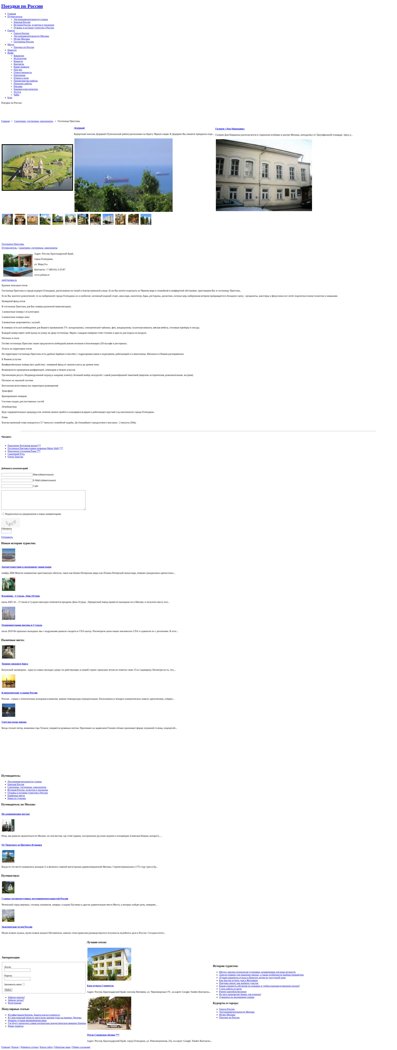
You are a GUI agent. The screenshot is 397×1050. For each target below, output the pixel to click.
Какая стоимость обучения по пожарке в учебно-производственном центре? (259, 986)
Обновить (6, 528)
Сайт (35, 486)
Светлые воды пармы (14, 722)
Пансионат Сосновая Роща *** (24, 451)
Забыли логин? (16, 1000)
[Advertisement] (198, 112)
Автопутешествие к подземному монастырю (26, 567)
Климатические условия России (19, 692)
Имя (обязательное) (43, 474)
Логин (7, 967)
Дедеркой (79, 128)
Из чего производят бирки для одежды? (240, 994)
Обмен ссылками (81, 1047)
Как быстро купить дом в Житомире (238, 980)
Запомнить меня (12, 984)
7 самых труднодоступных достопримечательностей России (35, 898)
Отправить (7, 537)
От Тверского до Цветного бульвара (22, 845)
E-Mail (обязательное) (44, 480)
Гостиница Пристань (13, 244)
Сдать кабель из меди (230, 988)
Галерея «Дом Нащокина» (230, 128)
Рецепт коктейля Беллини (232, 991)
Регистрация (14, 1003)
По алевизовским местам (16, 814)
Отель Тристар (15, 456)
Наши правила (15, 1026)
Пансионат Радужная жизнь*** (24, 445)
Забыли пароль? (16, 997)
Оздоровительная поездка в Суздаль (22, 625)
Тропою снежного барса (15, 663)
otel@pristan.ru (9, 280)
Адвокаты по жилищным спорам (236, 997)
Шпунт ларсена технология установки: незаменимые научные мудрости (257, 972)
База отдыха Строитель (100, 985)
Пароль (8, 975)
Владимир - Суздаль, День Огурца (21, 596)
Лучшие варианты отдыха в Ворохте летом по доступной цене (252, 977)
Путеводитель (9, 247)
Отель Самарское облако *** (103, 1035)
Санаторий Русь (16, 454)
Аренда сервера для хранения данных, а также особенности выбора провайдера (261, 974)
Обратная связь (62, 1047)
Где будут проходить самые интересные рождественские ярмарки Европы (47, 1023)
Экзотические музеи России (17, 927)
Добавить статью (29, 1047)
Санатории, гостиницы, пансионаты (33, 121)
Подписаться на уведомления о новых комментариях (33, 514)
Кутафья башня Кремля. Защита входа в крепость (34, 1015)
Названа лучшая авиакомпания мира (27, 1020)
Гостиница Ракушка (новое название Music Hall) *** (35, 448)
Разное (15, 1047)
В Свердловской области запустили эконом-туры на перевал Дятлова (44, 1017)
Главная (5, 121)
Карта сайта (46, 1047)
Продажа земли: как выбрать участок (238, 983)
